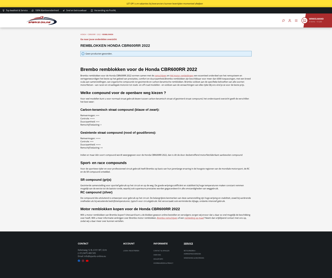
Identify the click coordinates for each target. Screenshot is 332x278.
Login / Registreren (131, 251)
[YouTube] (87, 261)
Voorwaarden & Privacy (163, 263)
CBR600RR (91, 34)
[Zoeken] (283, 20)
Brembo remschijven (167, 218)
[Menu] (296, 20)
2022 (99, 34)
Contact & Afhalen (161, 251)
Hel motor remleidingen (181, 75)
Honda (83, 34)
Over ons (157, 255)
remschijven (161, 75)
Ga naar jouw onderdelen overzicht (98, 39)
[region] (166, 3)
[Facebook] (79, 261)
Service (188, 243)
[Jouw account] (289, 20)
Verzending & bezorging (194, 258)
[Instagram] (83, 261)
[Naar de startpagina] (41, 20)
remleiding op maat (194, 218)
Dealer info (158, 259)
